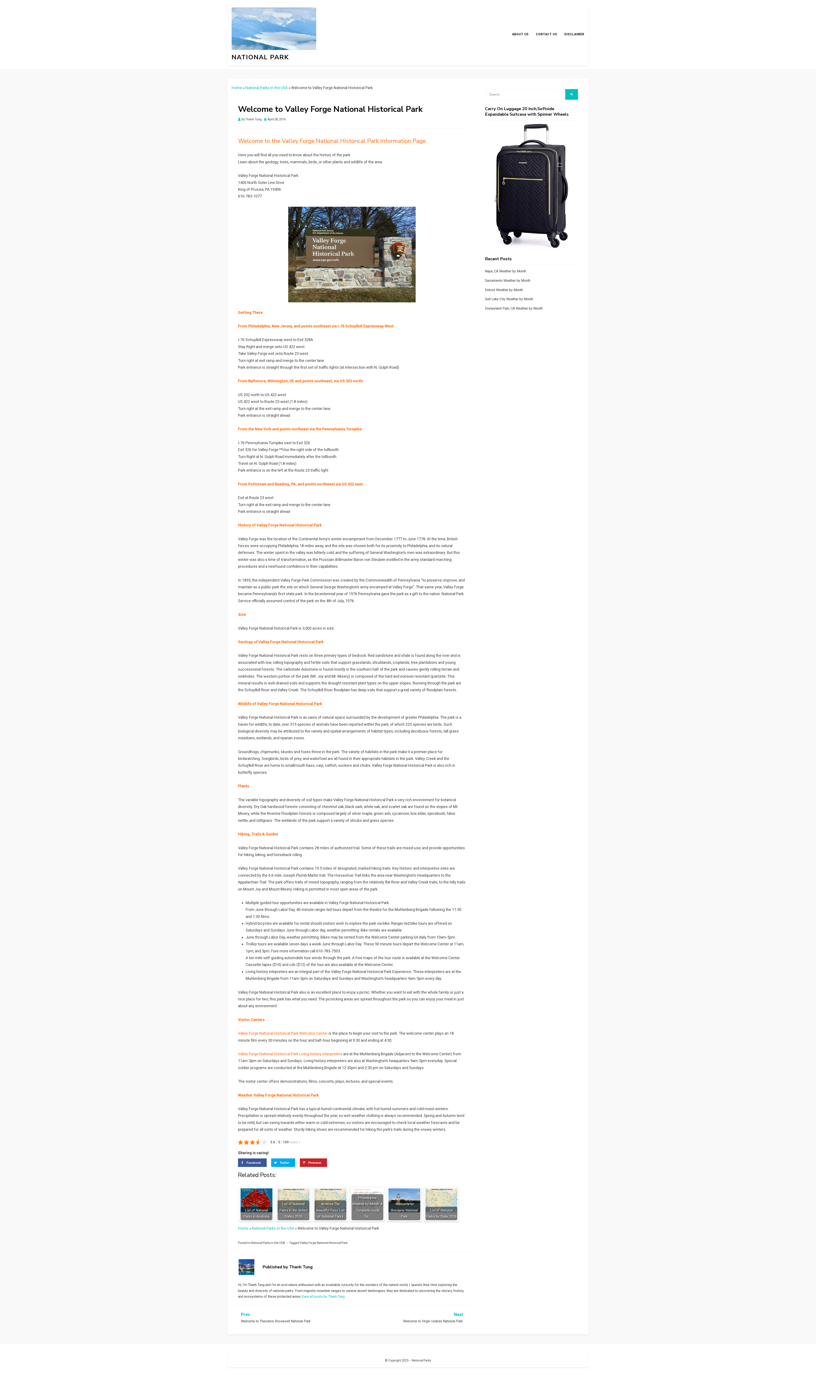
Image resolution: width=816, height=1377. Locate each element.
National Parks (421, 1360)
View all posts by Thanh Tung (323, 1296)
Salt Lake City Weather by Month (509, 299)
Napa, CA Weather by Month (505, 271)
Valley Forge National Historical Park (324, 1243)
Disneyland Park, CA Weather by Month (514, 308)
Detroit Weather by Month (504, 290)
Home (237, 87)
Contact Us (546, 34)
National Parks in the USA (266, 87)
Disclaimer (574, 34)
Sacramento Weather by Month (507, 281)
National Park (260, 57)
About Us (520, 34)
